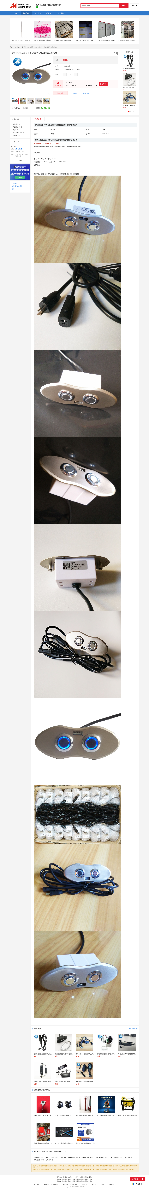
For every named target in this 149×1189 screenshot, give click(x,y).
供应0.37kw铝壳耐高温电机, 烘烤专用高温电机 (89, 1143)
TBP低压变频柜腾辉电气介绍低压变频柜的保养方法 (112, 40)
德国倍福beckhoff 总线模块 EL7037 (44, 1143)
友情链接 (111, 1184)
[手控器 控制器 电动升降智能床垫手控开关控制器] (129, 79)
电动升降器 (63, 1157)
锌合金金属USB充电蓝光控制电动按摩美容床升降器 (77, 1179)
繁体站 (102, 1184)
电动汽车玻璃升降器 (101, 1157)
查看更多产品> (133, 1028)
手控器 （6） (17, 135)
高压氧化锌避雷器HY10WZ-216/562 (86, 1115)
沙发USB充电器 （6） (19, 133)
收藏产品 (17, 108)
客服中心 (55, 1184)
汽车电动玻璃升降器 (116, 1157)
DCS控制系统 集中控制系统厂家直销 (128, 40)
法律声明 (93, 1184)
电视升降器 (49, 1160)
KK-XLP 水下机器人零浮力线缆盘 (127, 1115)
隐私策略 (74, 1184)
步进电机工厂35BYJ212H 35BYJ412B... (45, 1115)
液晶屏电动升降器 (74, 1157)
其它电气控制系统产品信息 (64, 1177)
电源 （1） (16, 130)
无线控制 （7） (17, 124)
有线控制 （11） (18, 127)
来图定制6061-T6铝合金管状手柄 (21, 40)
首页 (11, 47)
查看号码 (103, 84)
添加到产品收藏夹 (17, 186)
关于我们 (36, 1184)
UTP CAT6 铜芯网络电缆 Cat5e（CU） (66, 1143)
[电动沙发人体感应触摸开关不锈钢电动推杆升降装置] (129, 97)
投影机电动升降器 (51, 1157)
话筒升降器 (128, 1157)
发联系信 (60, 93)
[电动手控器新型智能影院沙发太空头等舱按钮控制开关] (129, 60)
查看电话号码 (18, 149)
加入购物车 (75, 93)
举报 (26, 108)
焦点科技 (77, 1187)
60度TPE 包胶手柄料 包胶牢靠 (42, 40)
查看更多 (20, 161)
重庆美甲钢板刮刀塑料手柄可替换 (64, 40)
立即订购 (85, 93)
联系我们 (46, 1184)
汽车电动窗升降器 (87, 1157)
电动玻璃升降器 (39, 1157)
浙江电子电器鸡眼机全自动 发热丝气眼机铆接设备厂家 (113, 1115)
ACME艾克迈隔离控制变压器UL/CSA (65, 1115)
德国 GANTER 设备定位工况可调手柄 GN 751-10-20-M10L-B (93, 40)
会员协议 (84, 1184)
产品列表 (16, 47)
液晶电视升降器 (39, 1160)
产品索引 (14, 183)
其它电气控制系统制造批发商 (83, 1177)
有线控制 (23, 47)
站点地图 (65, 1184)
